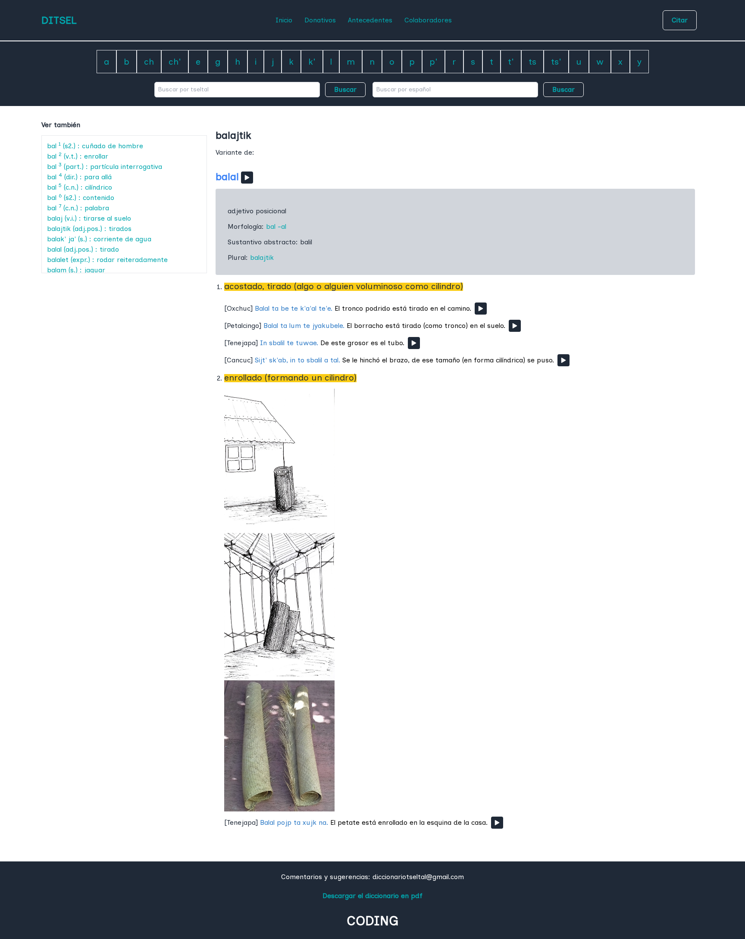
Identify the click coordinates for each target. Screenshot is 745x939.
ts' (556, 61)
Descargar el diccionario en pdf (372, 896)
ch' (175, 61)
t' (511, 61)
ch (149, 61)
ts (532, 61)
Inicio (283, 20)
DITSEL (59, 20)
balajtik (262, 257)
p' (433, 61)
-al (282, 226)
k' (312, 61)
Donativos (320, 20)
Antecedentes (370, 20)
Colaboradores (428, 20)
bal (270, 226)
